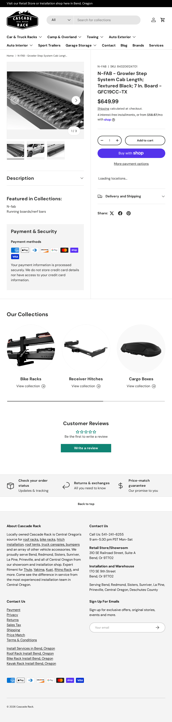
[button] (162, 20)
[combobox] (94, 20)
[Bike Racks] (31, 349)
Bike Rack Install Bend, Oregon (30, 658)
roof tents (32, 544)
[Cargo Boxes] (141, 349)
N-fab (11, 206)
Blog (124, 45)
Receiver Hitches (86, 379)
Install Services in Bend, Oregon (31, 648)
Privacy (12, 615)
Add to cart (145, 140)
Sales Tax (14, 625)
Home (10, 55)
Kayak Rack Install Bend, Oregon (31, 663)
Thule (28, 569)
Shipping (103, 108)
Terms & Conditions (22, 640)
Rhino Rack (63, 569)
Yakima (39, 569)
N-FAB (102, 66)
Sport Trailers (49, 45)
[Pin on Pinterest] (128, 213)
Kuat (49, 569)
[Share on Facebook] (120, 213)
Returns (13, 620)
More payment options (131, 164)
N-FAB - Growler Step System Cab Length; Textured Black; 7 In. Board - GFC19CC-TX (43, 55)
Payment (13, 610)
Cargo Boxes (141, 379)
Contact (109, 45)
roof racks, (31, 539)
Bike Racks (30, 379)
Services (156, 45)
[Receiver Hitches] (86, 349)
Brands (138, 45)
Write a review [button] (86, 448)
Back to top (86, 504)
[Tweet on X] (112, 213)
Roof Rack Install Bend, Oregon (30, 653)
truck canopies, (53, 544)
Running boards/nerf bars (26, 211)
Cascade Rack (24, 706)
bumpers (73, 544)
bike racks (47, 539)
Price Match (16, 635)
